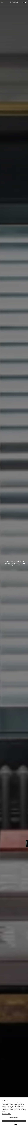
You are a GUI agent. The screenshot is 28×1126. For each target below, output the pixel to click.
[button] (2, 2)
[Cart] (26, 2)
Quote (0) (26, 843)
